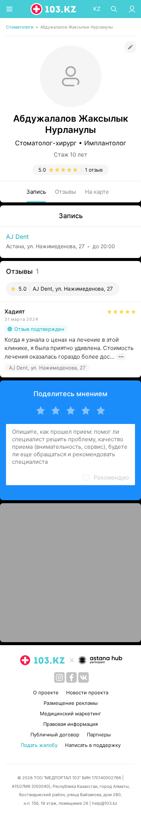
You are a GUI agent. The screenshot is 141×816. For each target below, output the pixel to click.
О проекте (46, 692)
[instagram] (59, 677)
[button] (105, 477)
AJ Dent (17, 236)
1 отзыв (94, 170)
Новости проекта (87, 692)
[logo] (53, 9)
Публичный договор (54, 735)
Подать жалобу (39, 745)
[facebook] (71, 677)
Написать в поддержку (93, 745)
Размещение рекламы (71, 703)
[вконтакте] (83, 677)
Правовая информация (70, 724)
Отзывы (65, 191)
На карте (97, 191)
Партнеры (99, 735)
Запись (36, 191)
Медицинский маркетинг (70, 713)
